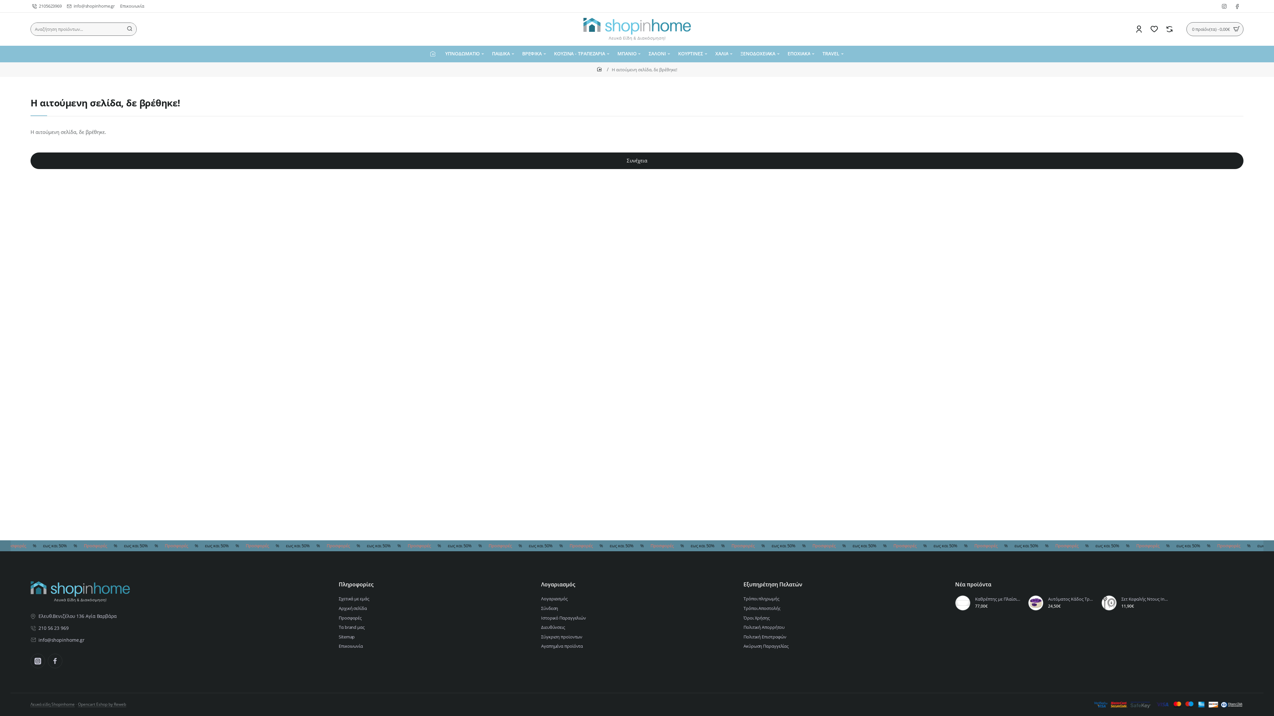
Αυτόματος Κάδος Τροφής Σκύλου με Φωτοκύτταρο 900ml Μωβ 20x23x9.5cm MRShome (1071, 599)
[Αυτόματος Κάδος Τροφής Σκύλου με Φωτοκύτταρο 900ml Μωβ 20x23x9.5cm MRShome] (1035, 603)
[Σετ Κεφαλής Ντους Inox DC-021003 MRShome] (1109, 603)
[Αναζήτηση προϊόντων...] (129, 29)
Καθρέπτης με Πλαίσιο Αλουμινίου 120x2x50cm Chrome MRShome (998, 599)
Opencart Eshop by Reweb (102, 704)
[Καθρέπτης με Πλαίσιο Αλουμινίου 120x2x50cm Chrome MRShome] (962, 603)
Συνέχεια (637, 160)
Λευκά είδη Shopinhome (53, 704)
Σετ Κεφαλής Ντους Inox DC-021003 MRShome (1144, 599)
